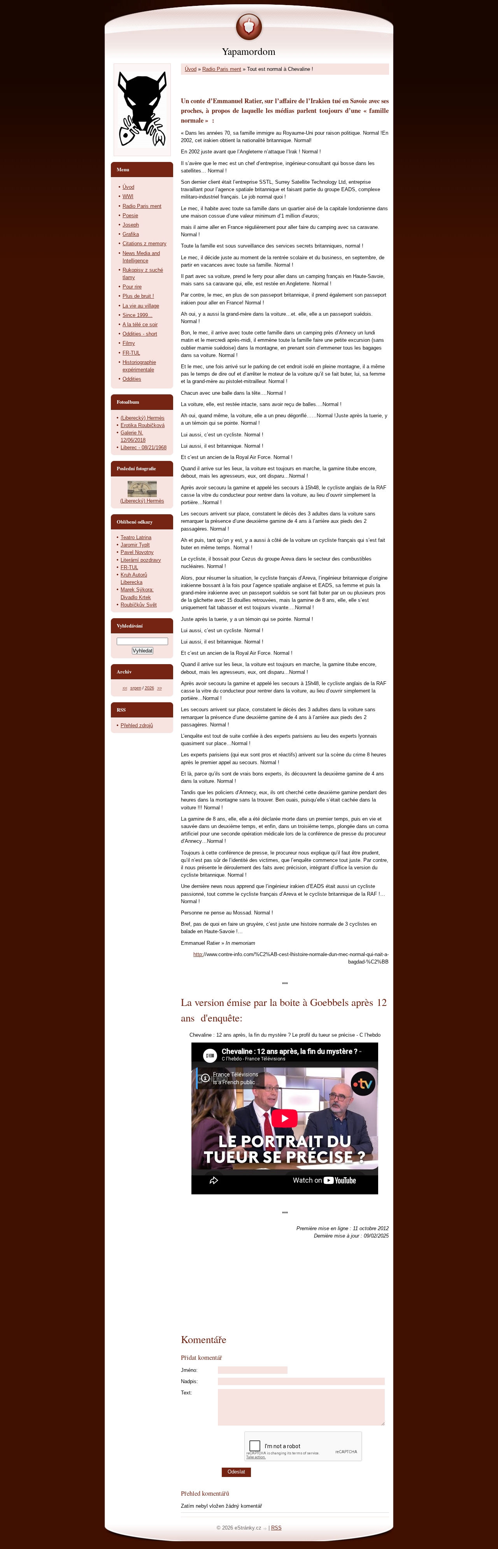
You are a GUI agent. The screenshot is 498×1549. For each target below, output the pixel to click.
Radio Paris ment (221, 69)
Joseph (131, 225)
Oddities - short (140, 334)
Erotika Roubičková (143, 425)
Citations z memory (145, 243)
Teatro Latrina (136, 537)
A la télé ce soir (140, 324)
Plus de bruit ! (138, 296)
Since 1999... (138, 315)
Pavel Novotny (137, 552)
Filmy (129, 343)
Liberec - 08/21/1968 (144, 447)
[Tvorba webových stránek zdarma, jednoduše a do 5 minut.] (265, 1528)
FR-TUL (131, 353)
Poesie (130, 215)
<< (125, 688)
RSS (276, 1528)
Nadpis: (189, 1381)
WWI (128, 196)
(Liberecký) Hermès (143, 418)
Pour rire (132, 287)
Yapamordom (248, 51)
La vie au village (141, 306)
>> (159, 688)
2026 (149, 688)
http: (198, 954)
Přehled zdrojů (137, 725)
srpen (135, 688)
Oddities (132, 379)
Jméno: (189, 1370)
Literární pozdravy (141, 560)
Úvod (190, 69)
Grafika (131, 234)
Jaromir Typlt (135, 545)
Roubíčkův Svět (139, 605)
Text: (186, 1393)
